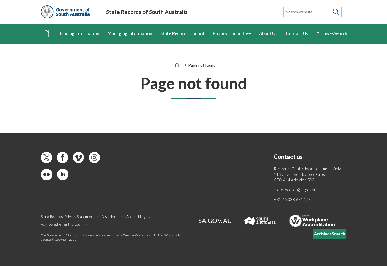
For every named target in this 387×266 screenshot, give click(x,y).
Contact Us (297, 33)
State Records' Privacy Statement (67, 216)
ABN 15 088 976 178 (292, 199)
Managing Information (130, 33)
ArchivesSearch (331, 33)
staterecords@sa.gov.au (295, 189)
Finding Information (79, 33)
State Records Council (182, 33)
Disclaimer (109, 216)
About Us (268, 33)
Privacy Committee (231, 33)
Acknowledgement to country (64, 224)
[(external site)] (65, 11)
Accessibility (136, 216)
